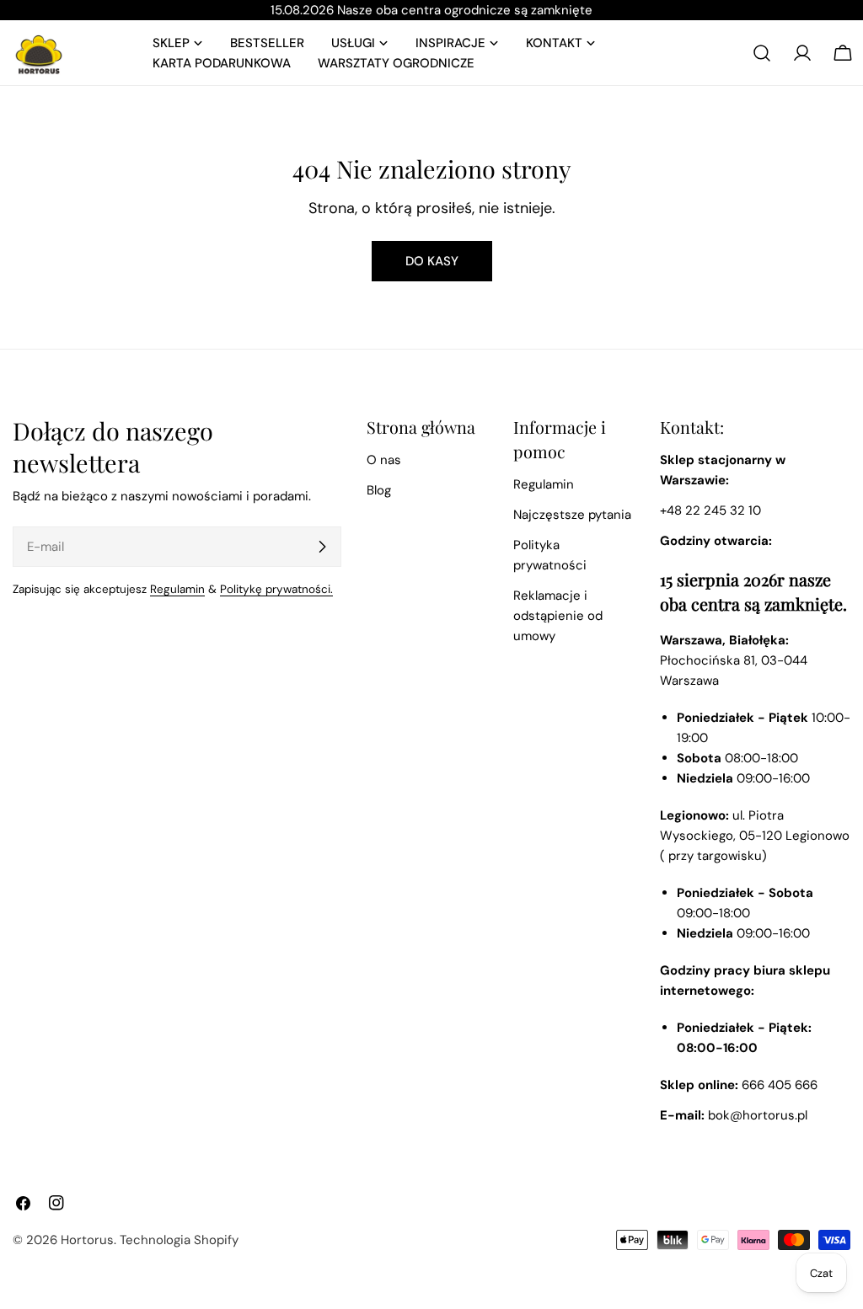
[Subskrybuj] (322, 546)
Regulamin (177, 589)
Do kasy (431, 261)
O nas (384, 459)
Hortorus (87, 1240)
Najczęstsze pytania (572, 514)
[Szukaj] (762, 53)
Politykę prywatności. (276, 589)
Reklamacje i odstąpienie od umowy (558, 615)
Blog (379, 490)
